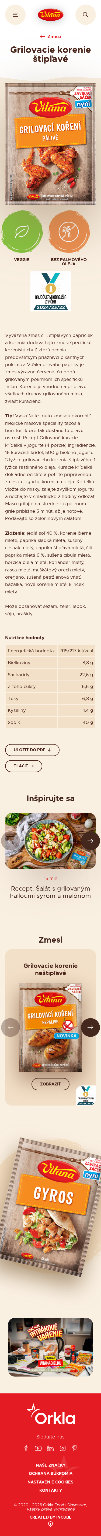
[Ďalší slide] (90, 840)
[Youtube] (38, 1448)
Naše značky (50, 1465)
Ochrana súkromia (50, 1474)
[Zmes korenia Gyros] (50, 1207)
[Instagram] (63, 1448)
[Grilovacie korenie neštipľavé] (50, 1027)
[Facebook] (26, 1448)
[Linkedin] (50, 1448)
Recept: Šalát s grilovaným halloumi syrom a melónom (50, 892)
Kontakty (50, 1491)
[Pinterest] (75, 1448)
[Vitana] (50, 15)
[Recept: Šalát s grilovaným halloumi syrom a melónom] (50, 841)
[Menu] (15, 15)
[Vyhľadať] (85, 15)
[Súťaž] (50, 1347)
